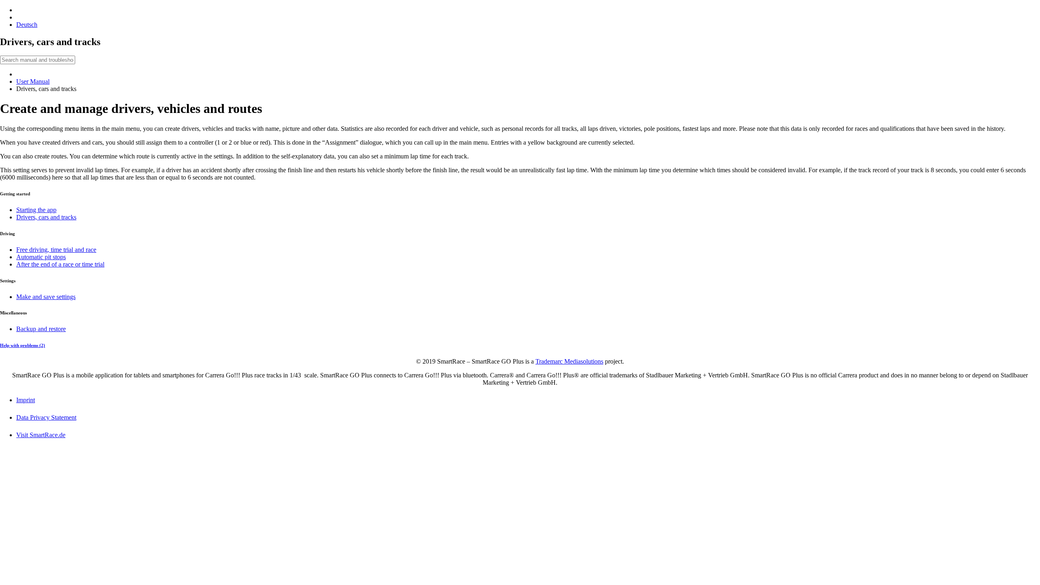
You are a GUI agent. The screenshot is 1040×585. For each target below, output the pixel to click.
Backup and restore (41, 328)
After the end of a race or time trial (60, 264)
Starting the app (36, 209)
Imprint (25, 399)
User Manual (33, 81)
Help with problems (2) (22, 345)
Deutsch (26, 24)
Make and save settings (46, 296)
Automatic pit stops (41, 257)
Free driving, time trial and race (56, 249)
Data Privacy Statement (46, 417)
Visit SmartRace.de (40, 434)
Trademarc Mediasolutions (569, 361)
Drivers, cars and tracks (46, 217)
